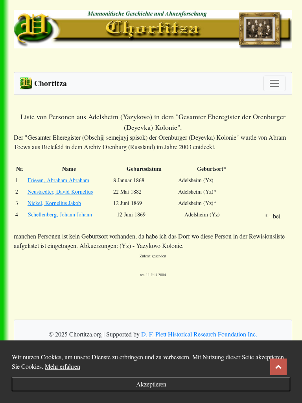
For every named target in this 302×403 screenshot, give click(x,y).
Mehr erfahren (62, 366)
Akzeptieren (151, 384)
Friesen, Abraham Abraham (58, 180)
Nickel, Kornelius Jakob (54, 203)
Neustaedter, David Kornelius (60, 191)
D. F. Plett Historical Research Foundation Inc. (199, 334)
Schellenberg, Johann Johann (60, 214)
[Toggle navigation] (274, 83)
